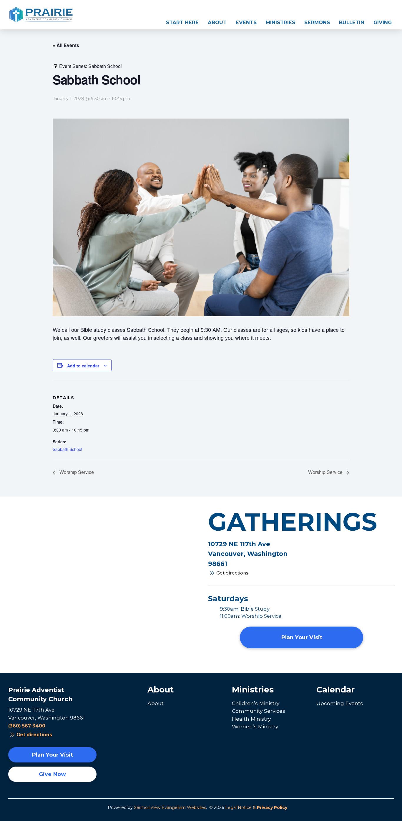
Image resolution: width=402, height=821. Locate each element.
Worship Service (76, 472)
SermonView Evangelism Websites (170, 807)
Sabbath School (67, 449)
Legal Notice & (256, 807)
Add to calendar (83, 366)
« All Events (66, 45)
